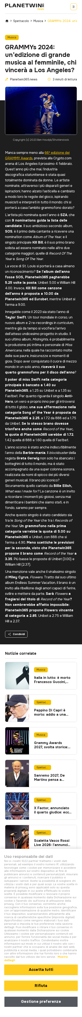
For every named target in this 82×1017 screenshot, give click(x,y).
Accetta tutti (41, 969)
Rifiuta (41, 985)
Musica (38, 21)
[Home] (7, 21)
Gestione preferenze (41, 1001)
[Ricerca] (73, 6)
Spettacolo (21, 21)
